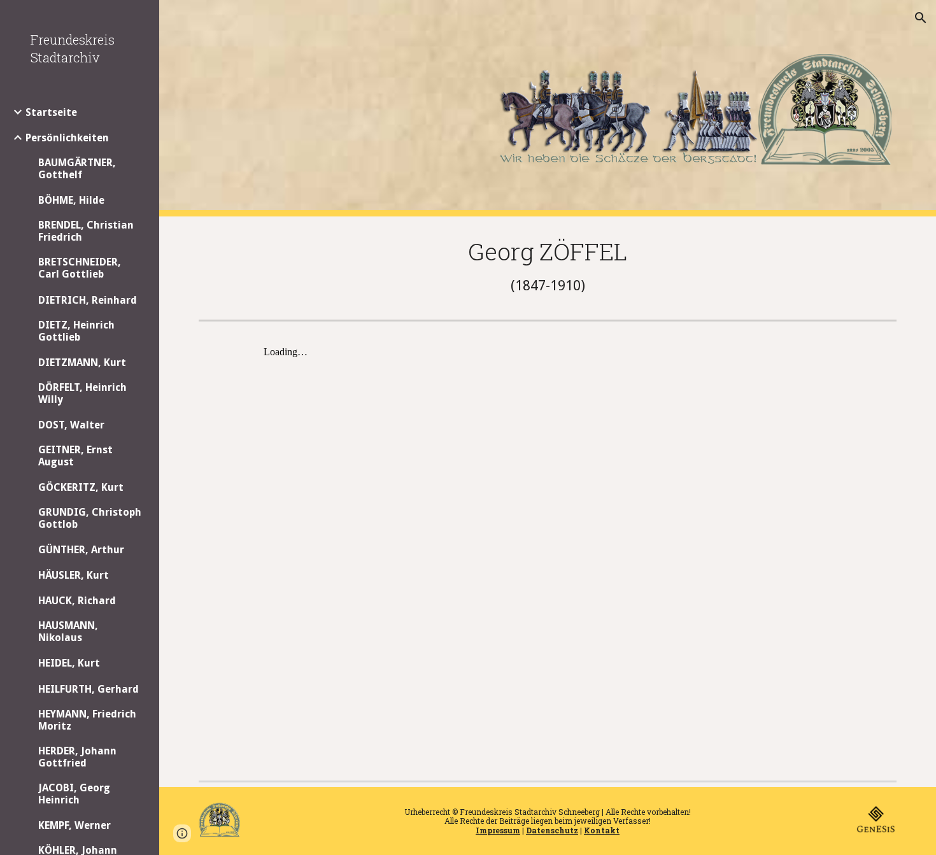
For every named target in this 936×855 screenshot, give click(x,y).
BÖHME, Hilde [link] (71, 200)
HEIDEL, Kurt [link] (69, 663)
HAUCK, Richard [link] (77, 601)
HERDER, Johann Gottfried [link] (77, 757)
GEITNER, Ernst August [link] (75, 456)
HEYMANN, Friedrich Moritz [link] (87, 720)
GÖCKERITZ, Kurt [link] (81, 487)
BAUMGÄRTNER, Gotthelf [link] (77, 169)
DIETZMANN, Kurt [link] (82, 363)
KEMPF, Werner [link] (74, 825)
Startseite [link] (51, 112)
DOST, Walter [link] (71, 425)
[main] (548, 265)
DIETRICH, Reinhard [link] (87, 300)
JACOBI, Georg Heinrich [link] (74, 794)
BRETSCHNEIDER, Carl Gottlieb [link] (79, 268)
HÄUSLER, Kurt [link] (73, 575)
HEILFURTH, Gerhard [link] (88, 689)
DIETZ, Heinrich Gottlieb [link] (76, 331)
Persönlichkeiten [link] (67, 138)
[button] (920, 18)
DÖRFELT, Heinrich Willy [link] (82, 393)
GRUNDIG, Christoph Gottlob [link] (89, 518)
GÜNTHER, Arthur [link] (81, 550)
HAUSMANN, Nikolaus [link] (68, 631)
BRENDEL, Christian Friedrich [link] (86, 231)
